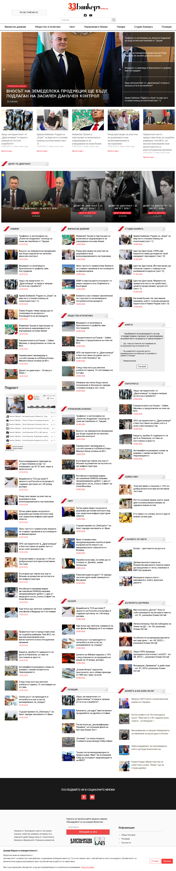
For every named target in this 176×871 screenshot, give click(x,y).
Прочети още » (7, 151)
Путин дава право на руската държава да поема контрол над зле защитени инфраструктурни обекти (36, 515)
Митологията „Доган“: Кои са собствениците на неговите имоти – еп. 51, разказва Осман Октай (152, 612)
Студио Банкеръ (143, 26)
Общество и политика (47, 26)
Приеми (167, 861)
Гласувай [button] (142, 366)
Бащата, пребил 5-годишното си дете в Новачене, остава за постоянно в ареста (36, 655)
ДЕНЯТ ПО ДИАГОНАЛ (19, 164)
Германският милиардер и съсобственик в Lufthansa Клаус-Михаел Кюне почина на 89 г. (36, 358)
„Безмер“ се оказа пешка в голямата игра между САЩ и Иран (94, 739)
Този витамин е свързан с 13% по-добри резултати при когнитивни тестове (37, 561)
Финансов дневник (15, 26)
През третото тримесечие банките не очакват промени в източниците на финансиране (38, 531)
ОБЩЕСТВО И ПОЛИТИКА (80, 315)
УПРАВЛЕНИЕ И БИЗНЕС (79, 409)
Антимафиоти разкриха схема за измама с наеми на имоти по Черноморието (36, 670)
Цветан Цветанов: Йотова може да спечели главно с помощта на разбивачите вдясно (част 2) (152, 268)
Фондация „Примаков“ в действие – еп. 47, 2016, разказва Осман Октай (151, 668)
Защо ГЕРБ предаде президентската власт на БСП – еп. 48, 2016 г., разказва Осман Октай (152, 654)
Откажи (155, 861)
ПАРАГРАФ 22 (132, 383)
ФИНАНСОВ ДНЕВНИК (78, 229)
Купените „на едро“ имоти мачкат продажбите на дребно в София (94, 711)
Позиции (166, 26)
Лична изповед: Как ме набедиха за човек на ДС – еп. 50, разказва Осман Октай (152, 626)
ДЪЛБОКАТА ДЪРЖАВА (137, 603)
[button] (4, 69)
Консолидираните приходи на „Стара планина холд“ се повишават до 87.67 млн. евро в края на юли (36, 465)
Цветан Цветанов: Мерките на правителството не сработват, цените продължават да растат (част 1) (150, 284)
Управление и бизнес (96, 26)
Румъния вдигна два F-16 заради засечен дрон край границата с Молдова (93, 577)
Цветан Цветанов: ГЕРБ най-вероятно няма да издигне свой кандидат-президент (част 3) (150, 253)
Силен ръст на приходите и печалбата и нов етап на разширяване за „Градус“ (33, 699)
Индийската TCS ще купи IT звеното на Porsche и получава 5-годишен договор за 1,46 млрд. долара (36, 482)
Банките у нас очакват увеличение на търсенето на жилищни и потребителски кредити (94, 298)
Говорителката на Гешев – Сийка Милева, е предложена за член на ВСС (37, 343)
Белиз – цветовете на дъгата (149, 548)
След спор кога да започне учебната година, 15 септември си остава (37, 684)
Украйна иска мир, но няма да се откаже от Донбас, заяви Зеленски (93, 562)
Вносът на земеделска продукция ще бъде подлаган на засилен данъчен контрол (37, 253)
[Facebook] (85, 15)
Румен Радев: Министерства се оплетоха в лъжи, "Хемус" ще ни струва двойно (147, 765)
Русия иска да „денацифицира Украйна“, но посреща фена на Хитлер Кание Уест (92, 727)
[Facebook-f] (83, 797)
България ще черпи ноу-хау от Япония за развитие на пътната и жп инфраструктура (36, 576)
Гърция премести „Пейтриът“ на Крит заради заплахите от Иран (36, 713)
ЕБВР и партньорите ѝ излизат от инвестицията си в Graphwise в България (94, 283)
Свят (72, 26)
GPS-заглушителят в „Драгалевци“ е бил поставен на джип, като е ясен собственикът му (38, 546)
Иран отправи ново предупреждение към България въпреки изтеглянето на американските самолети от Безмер (93, 544)
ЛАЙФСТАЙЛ (131, 477)
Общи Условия (87, 867)
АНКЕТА (129, 325)
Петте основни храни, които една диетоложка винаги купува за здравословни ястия (151, 502)
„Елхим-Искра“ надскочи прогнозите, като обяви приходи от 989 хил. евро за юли (93, 672)
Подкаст (11, 388)
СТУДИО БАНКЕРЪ (134, 229)
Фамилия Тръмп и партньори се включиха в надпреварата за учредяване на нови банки (36, 328)
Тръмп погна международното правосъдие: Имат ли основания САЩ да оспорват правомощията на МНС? (94, 756)
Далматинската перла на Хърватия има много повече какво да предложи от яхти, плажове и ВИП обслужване (151, 566)
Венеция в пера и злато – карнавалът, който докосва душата (148, 580)
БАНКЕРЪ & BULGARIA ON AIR (139, 691)
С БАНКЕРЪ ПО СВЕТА (136, 539)
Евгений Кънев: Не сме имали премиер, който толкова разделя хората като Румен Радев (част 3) (151, 301)
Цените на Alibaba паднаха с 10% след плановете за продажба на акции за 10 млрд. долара (93, 657)
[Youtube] (91, 15)
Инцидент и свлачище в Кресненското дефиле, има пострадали (33, 268)
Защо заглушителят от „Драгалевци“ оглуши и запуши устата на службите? (35, 283)
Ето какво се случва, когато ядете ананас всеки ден (151, 515)
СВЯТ (70, 501)
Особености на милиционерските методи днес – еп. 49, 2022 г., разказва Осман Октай (151, 640)
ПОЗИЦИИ (73, 689)
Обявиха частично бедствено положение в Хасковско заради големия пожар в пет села (93, 385)
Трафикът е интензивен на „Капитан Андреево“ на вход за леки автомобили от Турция (35, 239)
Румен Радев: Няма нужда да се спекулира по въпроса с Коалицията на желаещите (36, 313)
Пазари (121, 26)
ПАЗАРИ (72, 601)
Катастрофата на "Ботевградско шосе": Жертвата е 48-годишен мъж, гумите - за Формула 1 (150, 717)
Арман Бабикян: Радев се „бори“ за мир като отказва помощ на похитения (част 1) (37, 298)
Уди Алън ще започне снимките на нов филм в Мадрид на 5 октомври (37, 610)
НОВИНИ (14, 229)
